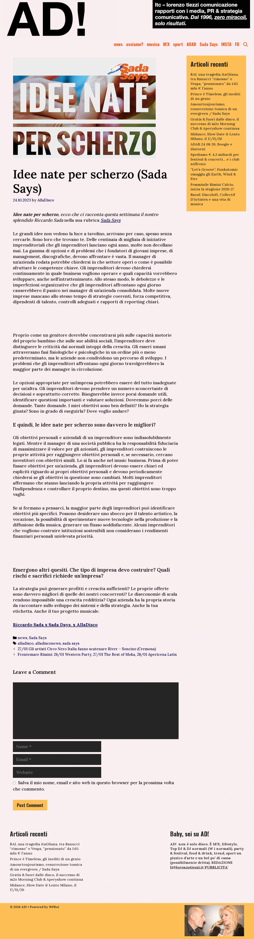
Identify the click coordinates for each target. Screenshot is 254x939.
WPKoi (54, 907)
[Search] (245, 44)
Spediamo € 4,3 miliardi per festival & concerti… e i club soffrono (214, 159)
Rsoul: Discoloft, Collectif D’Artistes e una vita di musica (212, 199)
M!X (166, 44)
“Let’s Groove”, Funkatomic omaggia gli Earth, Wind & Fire (214, 174)
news (118, 44)
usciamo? (134, 44)
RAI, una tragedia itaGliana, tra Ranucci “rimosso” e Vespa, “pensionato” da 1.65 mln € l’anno (214, 81)
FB (237, 44)
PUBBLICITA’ (216, 867)
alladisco (26, 643)
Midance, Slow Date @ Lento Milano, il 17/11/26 (215, 136)
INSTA (226, 44)
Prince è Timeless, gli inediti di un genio (45, 859)
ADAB (191, 44)
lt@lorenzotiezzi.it (187, 867)
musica (153, 44)
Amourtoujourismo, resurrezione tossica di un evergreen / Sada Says (213, 109)
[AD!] (60, 19)
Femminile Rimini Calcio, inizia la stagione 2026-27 (212, 186)
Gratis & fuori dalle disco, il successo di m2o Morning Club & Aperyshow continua (215, 124)
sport (178, 44)
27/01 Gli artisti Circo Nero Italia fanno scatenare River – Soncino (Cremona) (87, 648)
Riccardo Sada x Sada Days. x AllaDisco (55, 624)
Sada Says (209, 44)
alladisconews (48, 643)
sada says (71, 643)
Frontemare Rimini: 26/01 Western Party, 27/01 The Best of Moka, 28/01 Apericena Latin (97, 654)
